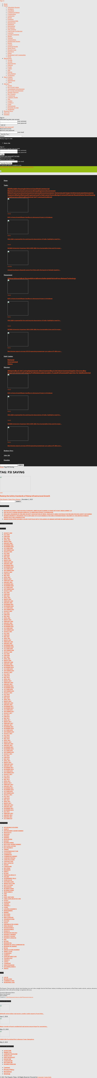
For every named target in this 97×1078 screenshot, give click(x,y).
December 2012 (8, 808)
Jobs (9, 70)
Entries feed (8, 979)
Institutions (11, 24)
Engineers (11, 19)
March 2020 (7, 660)
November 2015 (9, 749)
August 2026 (8, 533)
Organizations (12, 40)
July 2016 (6, 735)
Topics (6, 6)
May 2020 (6, 657)
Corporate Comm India (44, 1077)
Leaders (10, 101)
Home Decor (11, 48)
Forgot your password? (7, 127)
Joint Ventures (12, 29)
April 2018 (7, 699)
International (11, 26)
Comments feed (9, 981)
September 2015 (9, 752)
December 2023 (8, 584)
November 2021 (9, 626)
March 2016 (7, 742)
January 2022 (8, 623)
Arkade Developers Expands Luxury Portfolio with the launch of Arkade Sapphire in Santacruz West (39, 519)
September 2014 (9, 772)
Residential (11, 109)
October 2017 (8, 710)
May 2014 (6, 779)
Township (7, 963)
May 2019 (6, 677)
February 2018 (8, 703)
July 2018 (6, 694)
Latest (1, 492)
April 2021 (7, 638)
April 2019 (7, 679)
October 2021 (8, 628)
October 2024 (8, 568)
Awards (10, 60)
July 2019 (6, 674)
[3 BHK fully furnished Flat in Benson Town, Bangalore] (4, 1036)
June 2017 (7, 716)
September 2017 (9, 711)
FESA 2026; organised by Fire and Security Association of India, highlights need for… (34, 239)
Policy (6, 922)
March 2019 (7, 681)
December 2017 (8, 706)
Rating (10, 53)
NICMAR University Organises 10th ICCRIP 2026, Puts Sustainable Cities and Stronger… (35, 248)
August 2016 (8, 733)
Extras (6, 873)
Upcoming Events (10, 967)
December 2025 (8, 545)
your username (22, 121)
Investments (11, 28)
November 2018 (9, 687)
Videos (10, 82)
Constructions (12, 14)
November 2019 (9, 667)
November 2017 (9, 708)
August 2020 (8, 652)
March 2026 (7, 541)
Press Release (12, 73)
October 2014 (8, 771)
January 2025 (8, 563)
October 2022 (8, 608)
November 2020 (9, 647)
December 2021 (8, 625)
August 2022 (8, 611)
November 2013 (9, 789)
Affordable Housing (14, 7)
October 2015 (8, 750)
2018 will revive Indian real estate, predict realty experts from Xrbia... (22, 1013)
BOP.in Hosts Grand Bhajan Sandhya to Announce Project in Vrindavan (30, 217)
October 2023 (8, 587)
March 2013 (7, 803)
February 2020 (8, 662)
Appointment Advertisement (16, 89)
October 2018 (8, 689)
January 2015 (8, 766)
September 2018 (9, 691)
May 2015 (6, 759)
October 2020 (8, 648)
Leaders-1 (11, 102)
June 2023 (7, 594)
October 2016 (8, 730)
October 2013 (8, 791)
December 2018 (8, 686)
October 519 (8, 818)
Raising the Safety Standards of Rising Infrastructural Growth (25, 496)
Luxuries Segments (13, 34)
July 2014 (6, 776)
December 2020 (8, 645)
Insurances (11, 51)
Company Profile (13, 97)
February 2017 (8, 723)
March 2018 (7, 701)
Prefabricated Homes (14, 41)
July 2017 (6, 715)
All (9, 189)
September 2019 (9, 670)
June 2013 (7, 798)
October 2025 (8, 548)
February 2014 (8, 784)
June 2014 (7, 778)
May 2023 (6, 596)
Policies (10, 72)
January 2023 (8, 602)
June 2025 (7, 555)
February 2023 (8, 601)
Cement (10, 45)
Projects (7, 931)
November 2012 (9, 810)
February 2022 (8, 621)
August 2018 (8, 693)
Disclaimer (8, 1072)
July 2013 (6, 796)
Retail (9, 56)
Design (10, 17)
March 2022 (7, 619)
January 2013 (8, 806)
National (10, 38)
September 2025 (9, 550)
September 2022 (9, 609)
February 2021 (8, 642)
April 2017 (7, 720)
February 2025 (8, 562)
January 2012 (8, 815)
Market (10, 36)
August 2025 (8, 552)
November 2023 (9, 585)
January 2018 (8, 704)
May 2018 (6, 698)
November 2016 (9, 728)
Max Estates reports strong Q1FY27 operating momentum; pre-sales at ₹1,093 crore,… (35, 351)
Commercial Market (14, 12)
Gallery (10, 68)
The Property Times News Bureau (10, 499)
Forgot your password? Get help (9, 156)
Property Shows (9, 936)
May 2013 (6, 800)
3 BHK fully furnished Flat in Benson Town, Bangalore (17, 1039)
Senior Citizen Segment (12, 950)
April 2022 (7, 618)
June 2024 (7, 574)
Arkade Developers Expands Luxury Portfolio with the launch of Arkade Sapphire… (34, 270)
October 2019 (8, 669)
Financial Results (13, 46)
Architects (11, 9)
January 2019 (8, 684)
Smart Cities (8, 951)
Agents (10, 85)
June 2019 (7, 676)
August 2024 (8, 572)
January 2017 (8, 725)
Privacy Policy (9, 1070)
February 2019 (8, 682)
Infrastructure (12, 23)
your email (21, 132)
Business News (8, 111)
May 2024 (6, 575)
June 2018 (7, 696)
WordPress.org (9, 982)
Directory (6, 84)
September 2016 (9, 732)
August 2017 (8, 713)
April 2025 (7, 558)
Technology (11, 75)
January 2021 (8, 643)
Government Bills (13, 21)
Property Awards (10, 934)
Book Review (12, 63)
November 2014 (9, 769)
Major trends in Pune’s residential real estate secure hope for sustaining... (24, 1026)
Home (5, 4)
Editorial (10, 65)
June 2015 (7, 757)
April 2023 (7, 597)
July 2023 (6, 592)
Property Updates (10, 938)
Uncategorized (9, 965)
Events (10, 67)
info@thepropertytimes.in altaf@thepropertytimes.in (19, 997)
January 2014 (8, 786)
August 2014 (8, 774)
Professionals (11, 106)
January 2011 (8, 817)
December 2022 (8, 604)
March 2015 (7, 762)
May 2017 (6, 718)
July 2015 (6, 755)
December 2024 (8, 565)
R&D (5, 939)
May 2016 (6, 738)
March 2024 (7, 579)
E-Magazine (8, 866)
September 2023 (9, 589)
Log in (6, 977)
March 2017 (7, 721)
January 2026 (8, 543)
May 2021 (6, 636)
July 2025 (6, 553)
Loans (9, 104)
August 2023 (8, 591)
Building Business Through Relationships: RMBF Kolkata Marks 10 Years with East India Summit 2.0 (38, 510)
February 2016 (8, 744)
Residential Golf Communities (17, 55)
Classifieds (11, 11)
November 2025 (9, 546)
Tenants (7, 960)
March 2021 (7, 640)
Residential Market (10, 946)
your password (22, 123)
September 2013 (9, 793)
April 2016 (7, 740)
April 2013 (7, 801)
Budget (10, 43)
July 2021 (6, 633)
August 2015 (8, 754)
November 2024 (9, 567)
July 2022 (6, 613)
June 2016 (7, 737)
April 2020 (7, 659)
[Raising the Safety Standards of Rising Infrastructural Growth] (15, 491)
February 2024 (8, 580)
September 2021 (9, 630)
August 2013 (8, 795)
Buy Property (12, 94)
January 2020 (8, 664)
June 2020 (7, 655)
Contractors (11, 16)
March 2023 (7, 599)
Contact (7, 1067)
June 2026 (7, 536)
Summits (7, 955)
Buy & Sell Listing (13, 87)
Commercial (11, 96)
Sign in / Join (7, 143)
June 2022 (7, 614)
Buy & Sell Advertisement (15, 90)
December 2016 (8, 727)
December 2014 (8, 767)
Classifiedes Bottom (11, 851)
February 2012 (8, 813)
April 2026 (7, 540)
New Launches (8, 917)
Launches (10, 33)
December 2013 (8, 788)
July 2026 (6, 535)
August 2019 (8, 672)
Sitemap (7, 1074)
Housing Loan (12, 50)
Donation (6, 114)
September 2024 (9, 570)
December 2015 (8, 747)
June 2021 (7, 635)
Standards (7, 953)
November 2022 (9, 606)
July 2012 (6, 812)
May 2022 (6, 616)
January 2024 (8, 582)
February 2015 (8, 764)
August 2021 (8, 631)
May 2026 (6, 538)
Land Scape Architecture (15, 31)
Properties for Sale (13, 107)
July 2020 (6, 653)
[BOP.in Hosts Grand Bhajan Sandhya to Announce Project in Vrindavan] (18, 212)
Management (8, 58)
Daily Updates (8, 77)
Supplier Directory (13, 92)
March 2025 (7, 560)
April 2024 (7, 577)
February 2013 (8, 805)
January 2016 (8, 745)
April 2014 (7, 781)
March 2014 (7, 783)
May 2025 (6, 557)
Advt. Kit (6, 113)
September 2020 (9, 650)
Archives (7, 834)
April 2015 (7, 761)
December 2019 (8, 665)
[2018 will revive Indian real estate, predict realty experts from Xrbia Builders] (4, 1010)
